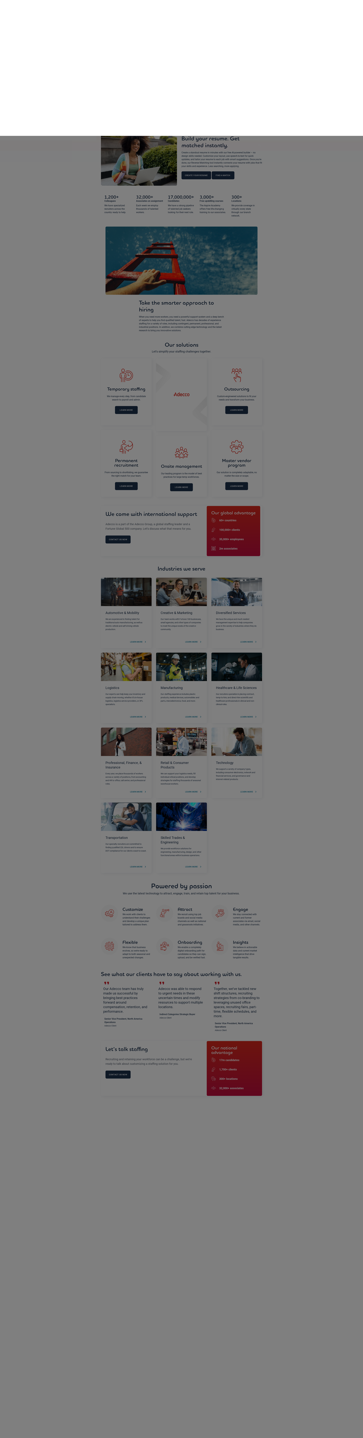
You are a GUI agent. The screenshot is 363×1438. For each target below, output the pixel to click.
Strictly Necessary (277, 1429)
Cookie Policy (32, 1422)
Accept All (277, 1420)
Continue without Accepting (350, 1402)
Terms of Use (102, 1428)
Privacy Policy (51, 1422)
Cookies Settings (278, 1411)
